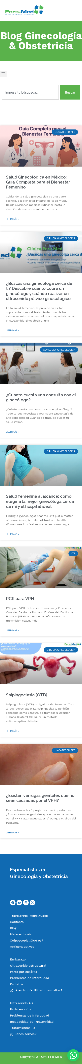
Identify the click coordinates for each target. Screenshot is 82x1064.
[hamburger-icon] (73, 10)
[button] (3, 74)
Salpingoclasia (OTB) (26, 694)
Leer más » (13, 219)
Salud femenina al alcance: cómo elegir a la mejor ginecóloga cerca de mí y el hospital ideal (40, 501)
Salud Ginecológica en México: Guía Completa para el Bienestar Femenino (38, 182)
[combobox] (30, 92)
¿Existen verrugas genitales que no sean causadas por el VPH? (40, 798)
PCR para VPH (20, 598)
